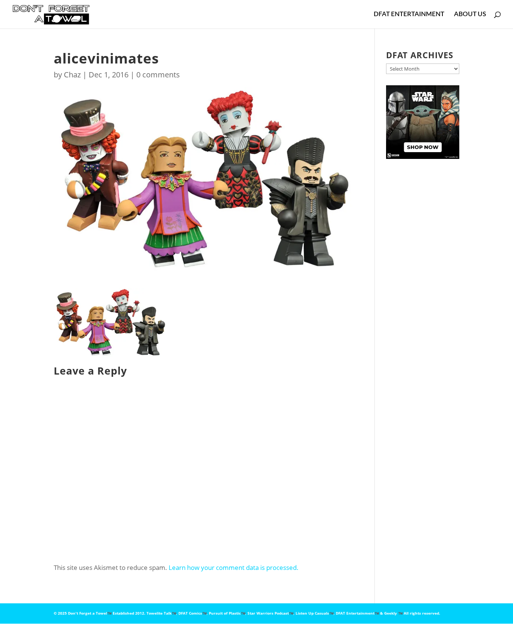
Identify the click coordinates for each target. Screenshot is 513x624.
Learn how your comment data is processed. (234, 567)
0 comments (158, 75)
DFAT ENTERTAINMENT (409, 14)
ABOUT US (470, 14)
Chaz (72, 75)
